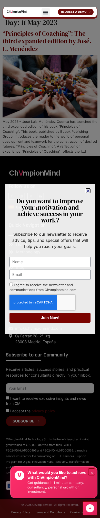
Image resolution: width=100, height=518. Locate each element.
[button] (46, 12)
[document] (50, 259)
